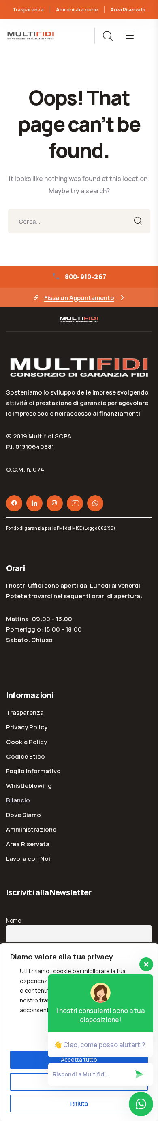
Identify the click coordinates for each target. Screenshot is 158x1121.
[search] (107, 36)
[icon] (14, 503)
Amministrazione (77, 9)
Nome (13, 920)
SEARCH (138, 221)
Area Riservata (127, 9)
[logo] (30, 34)
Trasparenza (28, 9)
